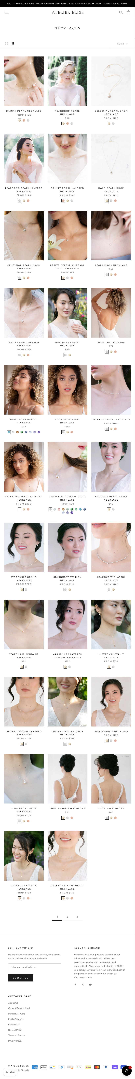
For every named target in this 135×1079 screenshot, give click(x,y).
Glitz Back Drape (111, 808)
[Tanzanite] (39, 432)
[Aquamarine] (9, 432)
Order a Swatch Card (19, 1008)
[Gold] (19, 120)
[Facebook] (75, 984)
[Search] (121, 12)
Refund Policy (15, 1030)
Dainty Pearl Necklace (23, 111)
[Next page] (78, 917)
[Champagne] (17, 432)
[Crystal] (13, 432)
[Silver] (28, 120)
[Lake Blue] (26, 432)
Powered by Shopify (18, 1070)
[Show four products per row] (12, 43)
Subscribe (20, 978)
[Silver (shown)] (19, 509)
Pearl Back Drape (111, 342)
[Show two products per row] (6, 43)
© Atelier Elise (18, 1066)
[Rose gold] (115, 740)
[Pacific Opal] (76, 509)
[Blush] (59, 509)
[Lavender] (34, 432)
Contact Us (14, 1024)
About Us (13, 1002)
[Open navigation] (7, 12)
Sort (121, 44)
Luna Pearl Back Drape (67, 808)
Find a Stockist (15, 1019)
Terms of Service (16, 1035)
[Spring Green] (67, 509)
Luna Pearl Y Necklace (111, 731)
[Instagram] (83, 984)
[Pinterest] (90, 984)
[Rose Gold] (24, 120)
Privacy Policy (15, 1040)
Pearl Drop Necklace (111, 265)
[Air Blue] (30, 432)
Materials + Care (16, 1013)
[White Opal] (54, 509)
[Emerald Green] (21, 432)
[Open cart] (128, 12)
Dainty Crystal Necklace (111, 419)
